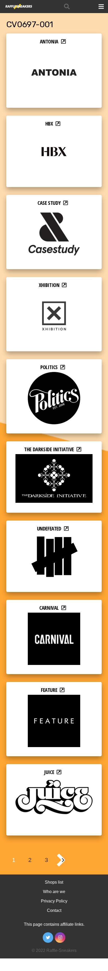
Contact (54, 910)
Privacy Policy (54, 901)
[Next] (62, 860)
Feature (49, 689)
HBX (49, 123)
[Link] (18, 6)
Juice (49, 772)
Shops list (54, 882)
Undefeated (49, 528)
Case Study (49, 202)
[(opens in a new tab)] (54, 50)
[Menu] (101, 6)
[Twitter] (48, 937)
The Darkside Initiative (49, 449)
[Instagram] (60, 937)
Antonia (49, 41)
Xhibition (49, 285)
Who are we (54, 891)
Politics (49, 367)
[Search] (67, 6)
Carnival (49, 607)
